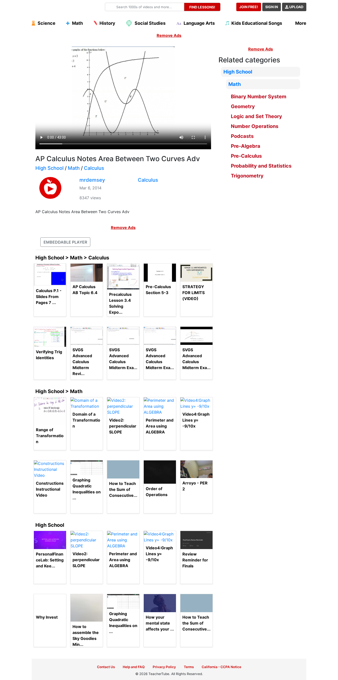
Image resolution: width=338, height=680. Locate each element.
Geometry (243, 106)
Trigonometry (247, 176)
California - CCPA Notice (221, 667)
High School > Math (58, 391)
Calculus (94, 168)
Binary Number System (258, 97)
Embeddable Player (65, 242)
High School (49, 168)
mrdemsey (92, 180)
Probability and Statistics (261, 166)
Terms (189, 667)
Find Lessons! (202, 7)
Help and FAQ (134, 667)
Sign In (271, 7)
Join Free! (248, 7)
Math (74, 168)
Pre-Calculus (246, 156)
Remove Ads (169, 35)
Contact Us (106, 667)
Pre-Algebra (245, 146)
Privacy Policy (164, 667)
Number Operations (254, 126)
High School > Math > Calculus (72, 258)
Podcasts (242, 136)
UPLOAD (296, 7)
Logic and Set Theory (256, 116)
